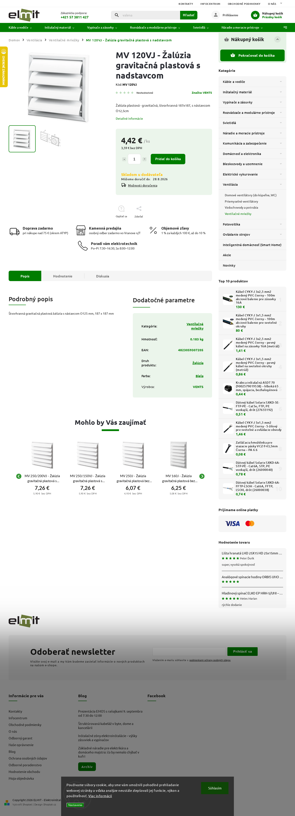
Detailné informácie (129, 118)
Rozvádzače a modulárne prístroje (249, 112)
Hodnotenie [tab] (62, 276)
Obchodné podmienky (244, 4)
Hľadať (189, 15)
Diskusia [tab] (102, 276)
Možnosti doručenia (142, 185)
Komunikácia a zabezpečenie (245, 143)
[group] (42, 476)
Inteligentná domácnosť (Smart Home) (252, 245)
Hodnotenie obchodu (24, 771)
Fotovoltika (231, 224)
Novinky (229, 265)
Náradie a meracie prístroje (244, 133)
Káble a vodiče (234, 81)
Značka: (202, 92)
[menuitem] (23, 27)
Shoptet (27, 804)
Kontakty (186, 4)
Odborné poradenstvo (25, 765)
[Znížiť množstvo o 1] (124, 159)
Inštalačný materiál (237, 92)
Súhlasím (215, 788)
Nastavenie (75, 805)
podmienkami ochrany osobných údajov (210, 660)
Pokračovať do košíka (256, 55)
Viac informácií (100, 796)
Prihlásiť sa (242, 651)
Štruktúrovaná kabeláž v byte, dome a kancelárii (105, 725)
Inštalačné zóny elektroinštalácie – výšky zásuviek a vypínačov (107, 738)
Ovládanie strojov (236, 234)
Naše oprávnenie (21, 745)
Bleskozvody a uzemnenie (243, 164)
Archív (87, 766)
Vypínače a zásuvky (237, 102)
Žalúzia (197, 363)
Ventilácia (230, 184)
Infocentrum (210, 4)
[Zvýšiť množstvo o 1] (144, 159)
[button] (42, 493)
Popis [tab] (25, 276)
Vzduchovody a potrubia (241, 207)
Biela (199, 376)
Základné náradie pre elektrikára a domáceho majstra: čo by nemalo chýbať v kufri (108, 752)
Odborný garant (20, 738)
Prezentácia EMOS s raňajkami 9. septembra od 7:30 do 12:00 (110, 713)
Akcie (227, 255)
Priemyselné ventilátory (241, 201)
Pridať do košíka (168, 159)
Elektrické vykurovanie (240, 174)
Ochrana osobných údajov (28, 758)
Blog (12, 751)
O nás (272, 4)
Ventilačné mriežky (238, 214)
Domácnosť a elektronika (242, 153)
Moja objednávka (21, 778)
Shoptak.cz (49, 804)
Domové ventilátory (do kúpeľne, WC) (251, 195)
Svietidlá (229, 123)
